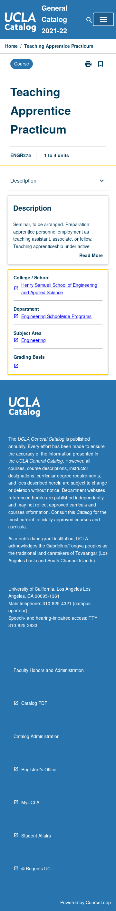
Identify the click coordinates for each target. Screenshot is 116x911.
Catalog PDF (34, 703)
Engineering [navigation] (33, 340)
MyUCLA (30, 802)
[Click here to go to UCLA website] (24, 407)
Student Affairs (36, 835)
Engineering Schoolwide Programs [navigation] (56, 316)
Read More (91, 255)
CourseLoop (98, 902)
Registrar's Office (38, 769)
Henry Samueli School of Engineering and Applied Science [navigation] (59, 288)
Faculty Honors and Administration (49, 670)
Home (11, 46)
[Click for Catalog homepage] (20, 23)
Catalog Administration (37, 736)
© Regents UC (36, 868)
